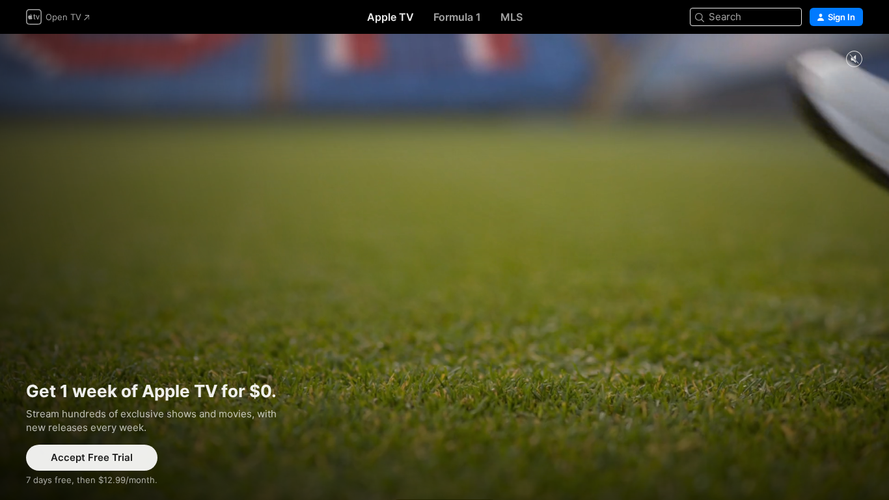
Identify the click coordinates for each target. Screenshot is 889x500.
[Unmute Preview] (854, 59)
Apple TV (390, 16)
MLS (511, 16)
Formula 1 (457, 16)
